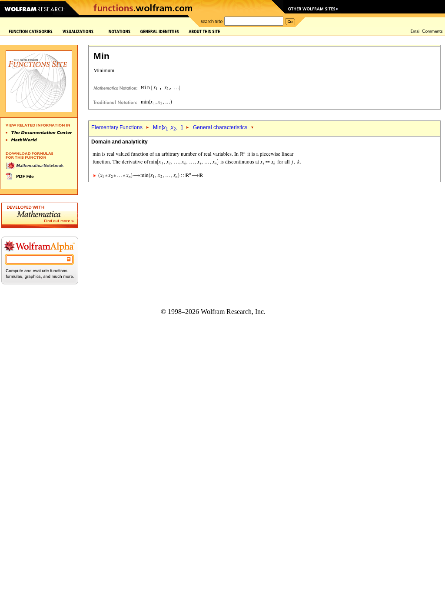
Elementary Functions (117, 127)
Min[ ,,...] (168, 127)
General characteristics (220, 127)
